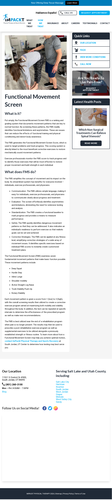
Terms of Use (80, 494)
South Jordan (62, 389)
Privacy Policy (68, 494)
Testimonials (90, 23)
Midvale (60, 397)
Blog (4, 391)
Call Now (85, 64)
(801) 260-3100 (14, 384)
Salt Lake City (62, 382)
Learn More (72, 3)
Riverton (60, 387)
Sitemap (58, 494)
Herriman (60, 384)
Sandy (59, 402)
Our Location (88, 43)
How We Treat (40, 23)
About (64, 23)
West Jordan (62, 392)
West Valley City (64, 399)
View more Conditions (93, 57)
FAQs (83, 50)
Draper (59, 394)
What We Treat (29, 23)
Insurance (53, 23)
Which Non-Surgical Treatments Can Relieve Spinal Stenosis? (91, 133)
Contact (105, 23)
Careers (75, 23)
